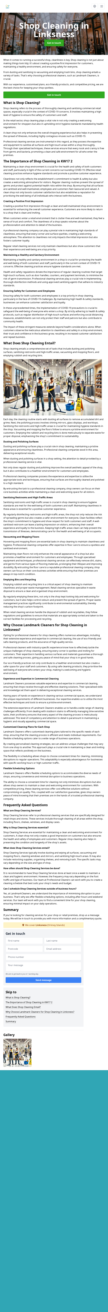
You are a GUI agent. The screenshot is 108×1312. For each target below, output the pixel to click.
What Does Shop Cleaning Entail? (23, 1007)
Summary (11, 1021)
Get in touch (54, 42)
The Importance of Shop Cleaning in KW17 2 (29, 1002)
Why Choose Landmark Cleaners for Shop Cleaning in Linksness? (40, 1011)
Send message (43, 980)
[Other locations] (95, 6)
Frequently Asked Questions (21, 1016)
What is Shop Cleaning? (18, 997)
